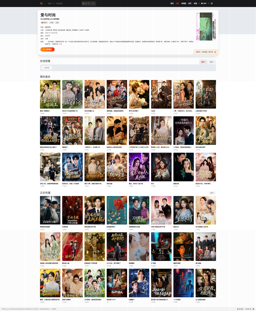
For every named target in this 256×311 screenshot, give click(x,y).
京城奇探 (65, 227)
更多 (211, 193)
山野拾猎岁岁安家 (201, 111)
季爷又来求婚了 (134, 111)
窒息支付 (176, 227)
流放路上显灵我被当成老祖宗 (49, 263)
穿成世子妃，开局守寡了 (203, 183)
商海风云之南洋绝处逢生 (114, 147)
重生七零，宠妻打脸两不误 (92, 183)
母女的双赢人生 (89, 111)
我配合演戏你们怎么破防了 (48, 147)
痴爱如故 (176, 183)
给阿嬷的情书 (111, 227)
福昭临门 (65, 147)
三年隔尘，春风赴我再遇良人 (182, 147)
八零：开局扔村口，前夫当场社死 (183, 111)
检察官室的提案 (45, 227)
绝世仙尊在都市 (200, 147)
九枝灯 (153, 111)
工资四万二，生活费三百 (92, 147)
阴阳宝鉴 (109, 183)
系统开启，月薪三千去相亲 (70, 183)
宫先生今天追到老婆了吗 (70, 111)
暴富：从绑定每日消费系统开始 (50, 299)
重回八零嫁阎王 (45, 111)
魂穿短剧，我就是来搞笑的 (115, 111)
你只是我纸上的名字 (202, 227)
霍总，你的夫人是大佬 (136, 183)
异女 (152, 183)
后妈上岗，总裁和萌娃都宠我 (49, 183)
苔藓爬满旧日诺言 (134, 227)
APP (204, 3)
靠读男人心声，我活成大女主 (160, 147)
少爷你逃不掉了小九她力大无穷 (138, 147)
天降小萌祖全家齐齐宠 (158, 227)
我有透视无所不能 (90, 227)
